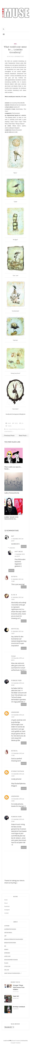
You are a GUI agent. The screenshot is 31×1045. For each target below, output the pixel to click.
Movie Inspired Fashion (11, 959)
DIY (5, 946)
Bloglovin (22, 414)
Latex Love (7, 956)
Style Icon (7, 966)
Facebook (8, 414)
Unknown (15, 712)
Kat (12, 536)
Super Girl (16, 996)
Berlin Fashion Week (10, 942)
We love (6, 970)
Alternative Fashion (10, 929)
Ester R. (14, 576)
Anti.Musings (8, 932)
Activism (6, 925)
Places (6, 963)
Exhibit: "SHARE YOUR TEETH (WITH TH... (11, 518)
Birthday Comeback (19, 1006)
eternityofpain (17, 771)
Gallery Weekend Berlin (11, 493)
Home (5, 900)
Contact (6, 913)
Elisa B (14, 595)
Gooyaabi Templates (15, 1042)
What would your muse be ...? (12, 973)
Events (6, 949)
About (5, 903)
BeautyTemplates (16, 1040)
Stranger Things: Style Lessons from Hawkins (18, 987)
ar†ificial (15, 629)
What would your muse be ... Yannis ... (13, 468)
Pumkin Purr (16, 680)
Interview (14, 429)
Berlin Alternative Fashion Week (13, 939)
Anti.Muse (11, 56)
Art (15, 43)
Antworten (23, 546)
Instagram (16, 414)
